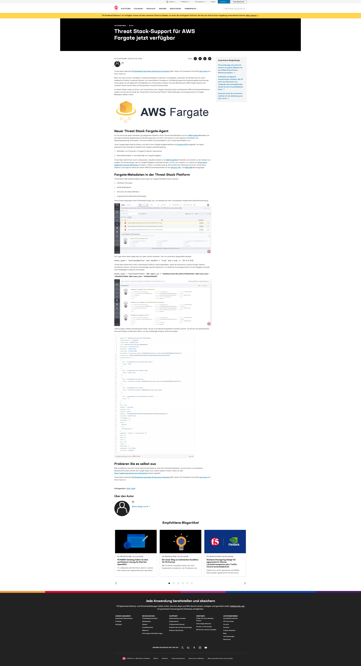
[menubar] (180, 1)
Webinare (145, 630)
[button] (162, 112)
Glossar (144, 624)
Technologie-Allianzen (203, 624)
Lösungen (118, 624)
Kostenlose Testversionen (124, 618)
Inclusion (226, 627)
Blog (224, 633)
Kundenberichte (147, 627)
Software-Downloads (176, 630)
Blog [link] (131, 25)
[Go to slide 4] (183, 583)
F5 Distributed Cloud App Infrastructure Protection (151, 71)
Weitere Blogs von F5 (140, 507)
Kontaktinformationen (230, 618)
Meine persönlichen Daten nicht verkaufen (220, 658)
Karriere (226, 624)
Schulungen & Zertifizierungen (152, 633)
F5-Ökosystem (169, 556)
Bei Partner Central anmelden (206, 630)
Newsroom (227, 639)
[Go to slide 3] (178, 583)
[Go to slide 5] (187, 583)
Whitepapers (146, 621)
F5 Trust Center (228, 621)
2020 (133, 489)
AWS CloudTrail (172, 160)
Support (213, 2)
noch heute (203, 71)
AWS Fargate (193, 135)
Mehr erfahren (251, 15)
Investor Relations (229, 630)
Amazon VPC (176, 168)
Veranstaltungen (228, 636)
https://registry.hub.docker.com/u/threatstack (131, 473)
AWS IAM (188, 168)
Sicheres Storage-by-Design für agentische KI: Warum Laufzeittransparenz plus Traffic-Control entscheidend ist (222, 563)
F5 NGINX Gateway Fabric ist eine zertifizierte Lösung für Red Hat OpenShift (132, 562)
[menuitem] (171, 1)
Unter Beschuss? (238, 2)
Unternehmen (120, 25)
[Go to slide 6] (192, 583)
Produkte (118, 621)
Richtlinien (165, 658)
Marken (156, 658)
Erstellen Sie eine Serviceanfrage (180, 627)
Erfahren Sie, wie (237, 606)
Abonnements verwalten (177, 618)
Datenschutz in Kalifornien (196, 658)
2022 (128, 489)
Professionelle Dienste (176, 624)
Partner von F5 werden (204, 627)
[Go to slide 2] (173, 583)
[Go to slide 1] (169, 583)
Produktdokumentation (150, 618)
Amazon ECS (183, 145)
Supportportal (174, 621)
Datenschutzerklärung (178, 658)
